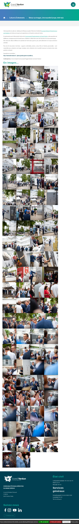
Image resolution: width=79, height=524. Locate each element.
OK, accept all (44, 522)
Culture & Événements (17, 18)
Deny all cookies (56, 522)
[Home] (4, 18)
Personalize (66, 522)
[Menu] (73, 4)
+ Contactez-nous (9, 515)
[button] (9, 515)
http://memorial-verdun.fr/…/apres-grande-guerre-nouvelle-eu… (18, 56)
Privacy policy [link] (74, 522)
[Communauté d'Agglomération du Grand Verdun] (13, 4)
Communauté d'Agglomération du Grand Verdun (36, 36)
